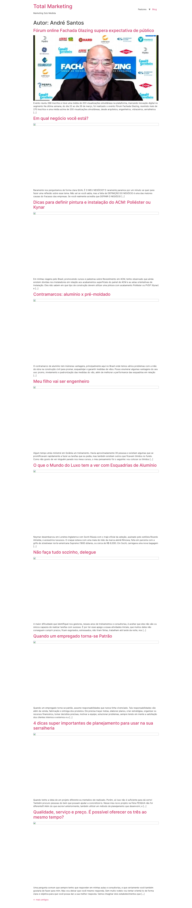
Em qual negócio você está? (60, 118)
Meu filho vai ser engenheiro (61, 381)
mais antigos (40, 899)
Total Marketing (52, 6)
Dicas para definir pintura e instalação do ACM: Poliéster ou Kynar (92, 205)
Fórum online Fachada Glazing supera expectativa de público (93, 30)
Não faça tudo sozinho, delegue (64, 552)
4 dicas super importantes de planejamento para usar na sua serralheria (93, 726)
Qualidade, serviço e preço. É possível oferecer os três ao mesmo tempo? (90, 814)
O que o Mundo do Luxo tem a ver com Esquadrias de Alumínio (95, 465)
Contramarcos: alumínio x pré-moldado (71, 294)
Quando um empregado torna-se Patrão (72, 636)
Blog (154, 9)
